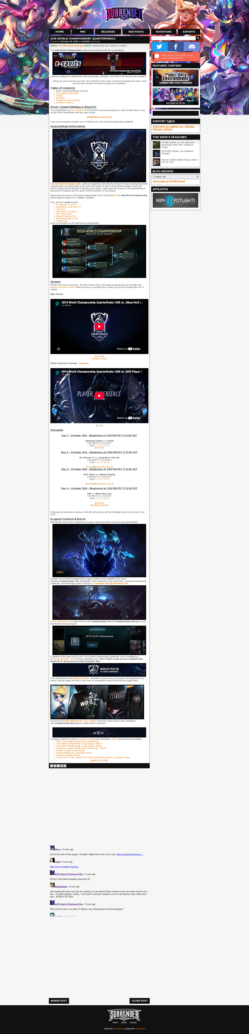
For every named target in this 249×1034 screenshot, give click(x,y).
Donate (133, 1022)
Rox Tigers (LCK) (64, 214)
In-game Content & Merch (68, 100)
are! (110, 583)
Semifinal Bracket (99, 505)
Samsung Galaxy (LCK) (67, 218)
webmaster (140, 1029)
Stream (59, 96)
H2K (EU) (60, 209)
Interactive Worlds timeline (68, 755)
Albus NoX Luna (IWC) (66, 211)
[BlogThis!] (54, 765)
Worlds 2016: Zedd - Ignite (68, 757)
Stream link (99, 356)
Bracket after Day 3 (103, 484)
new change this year (62, 621)
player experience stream (63, 287)
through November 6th (63, 659)
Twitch (104, 358)
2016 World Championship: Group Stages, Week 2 (79, 746)
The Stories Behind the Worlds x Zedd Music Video (106, 757)
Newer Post (59, 1000)
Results (99, 448)
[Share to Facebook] (61, 765)
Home (115, 1022)
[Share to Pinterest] (64, 765)
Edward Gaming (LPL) (66, 216)
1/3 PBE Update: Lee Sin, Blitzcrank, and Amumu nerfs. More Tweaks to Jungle (178, 144)
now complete (76, 110)
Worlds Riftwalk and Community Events (74, 753)
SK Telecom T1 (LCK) (66, 204)
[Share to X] (58, 765)
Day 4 (99, 425)
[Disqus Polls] (99, 806)
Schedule (60, 98)
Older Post (140, 1000)
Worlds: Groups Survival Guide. (70, 750)
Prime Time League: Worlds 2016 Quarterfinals (77, 741)
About (124, 1022)
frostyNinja (118, 1029)
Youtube (95, 358)
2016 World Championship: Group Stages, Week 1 (79, 744)
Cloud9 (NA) (61, 221)
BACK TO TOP (99, 760)
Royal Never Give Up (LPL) (68, 207)
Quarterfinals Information (67, 93)
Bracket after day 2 (103, 467)
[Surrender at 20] (124, 14)
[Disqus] (99, 880)
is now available (79, 721)
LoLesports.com (84, 739)
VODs (114, 739)
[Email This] (51, 765)
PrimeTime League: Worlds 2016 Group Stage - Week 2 (81, 748)
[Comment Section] (64, 102)
